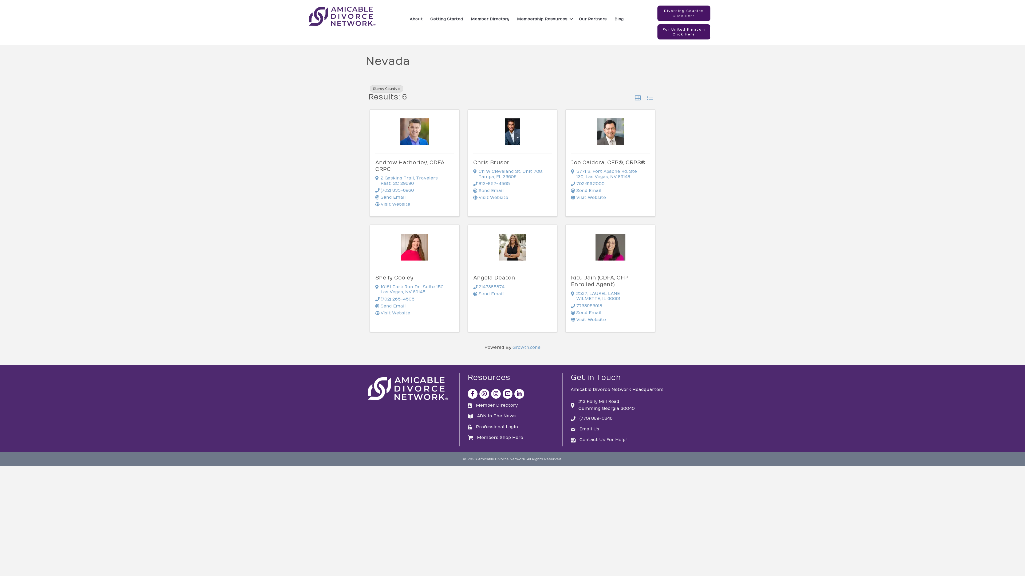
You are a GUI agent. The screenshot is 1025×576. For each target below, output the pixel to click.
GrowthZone (526, 347)
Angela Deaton (494, 278)
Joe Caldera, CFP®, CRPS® (608, 162)
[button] (684, 13)
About (416, 19)
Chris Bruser (491, 162)
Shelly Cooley (394, 278)
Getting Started (446, 19)
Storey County (385, 89)
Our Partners (593, 19)
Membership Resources (542, 19)
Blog (619, 19)
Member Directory (490, 19)
